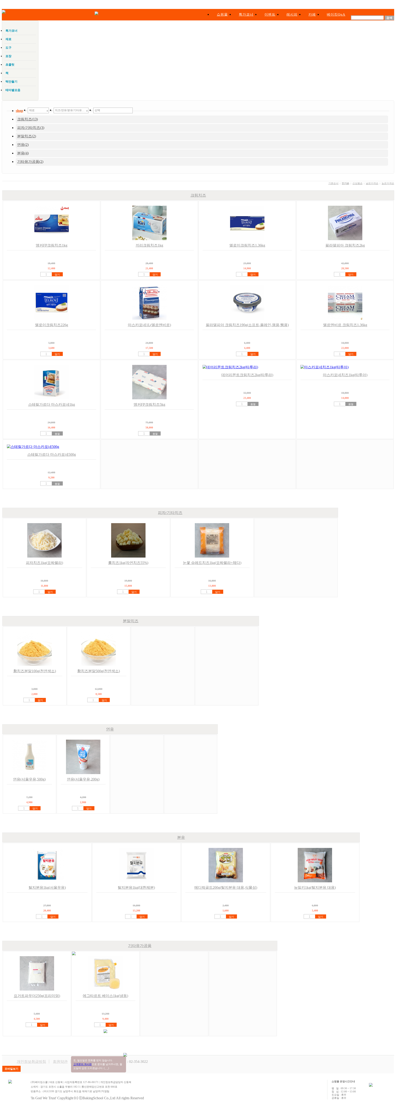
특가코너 (246, 14)
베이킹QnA (336, 14)
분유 (181, 837)
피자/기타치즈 (170, 513)
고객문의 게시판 (82, 1064)
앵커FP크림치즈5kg (149, 404)
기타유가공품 (139, 946)
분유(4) (23, 153)
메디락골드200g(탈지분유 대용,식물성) (225, 887)
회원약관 (60, 1061)
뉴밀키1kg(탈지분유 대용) (315, 887)
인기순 (345, 183)
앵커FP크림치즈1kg (51, 245)
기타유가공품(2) (30, 162)
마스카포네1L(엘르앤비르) (149, 325)
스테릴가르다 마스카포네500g (51, 454)
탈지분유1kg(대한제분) (136, 887)
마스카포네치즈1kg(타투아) (345, 375)
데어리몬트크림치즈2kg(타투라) (247, 375)
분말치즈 (130, 621)
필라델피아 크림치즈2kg (345, 245)
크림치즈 (198, 195)
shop (19, 111)
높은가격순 (388, 183)
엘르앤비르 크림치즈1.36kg (345, 325)
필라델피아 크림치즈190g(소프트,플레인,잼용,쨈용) (247, 325)
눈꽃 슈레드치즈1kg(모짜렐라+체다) (212, 563)
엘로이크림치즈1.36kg (247, 245)
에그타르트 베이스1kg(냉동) (105, 996)
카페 (312, 14)
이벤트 (269, 14)
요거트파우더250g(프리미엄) (37, 996)
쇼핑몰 (222, 14)
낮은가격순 (372, 183)
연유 (110, 729)
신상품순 (357, 183)
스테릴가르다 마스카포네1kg (51, 404)
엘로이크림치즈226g (51, 325)
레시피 (291, 14)
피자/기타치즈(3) (30, 128)
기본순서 (333, 183)
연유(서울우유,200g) (83, 779)
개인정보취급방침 (31, 1061)
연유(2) (23, 145)
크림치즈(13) (27, 119)
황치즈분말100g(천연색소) (34, 671)
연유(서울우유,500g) (29, 779)
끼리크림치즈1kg (149, 245)
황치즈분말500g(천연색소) (98, 671)
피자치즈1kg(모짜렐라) (44, 563)
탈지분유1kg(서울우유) (47, 887)
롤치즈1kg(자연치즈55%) (128, 563)
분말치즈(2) (26, 136)
